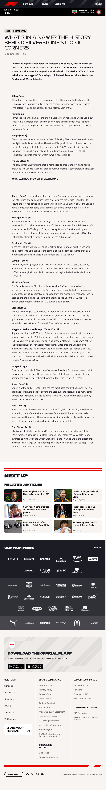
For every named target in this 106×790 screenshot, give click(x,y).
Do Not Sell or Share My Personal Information (50, 735)
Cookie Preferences (48, 757)
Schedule (28, 4)
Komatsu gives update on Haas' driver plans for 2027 (36, 493)
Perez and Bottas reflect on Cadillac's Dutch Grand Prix (36, 524)
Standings (60, 4)
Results (44, 4)
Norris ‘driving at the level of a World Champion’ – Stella (85, 494)
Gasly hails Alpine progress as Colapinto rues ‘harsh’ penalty (36, 509)
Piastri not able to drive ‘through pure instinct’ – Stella (84, 509)
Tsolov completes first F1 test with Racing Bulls (85, 524)
